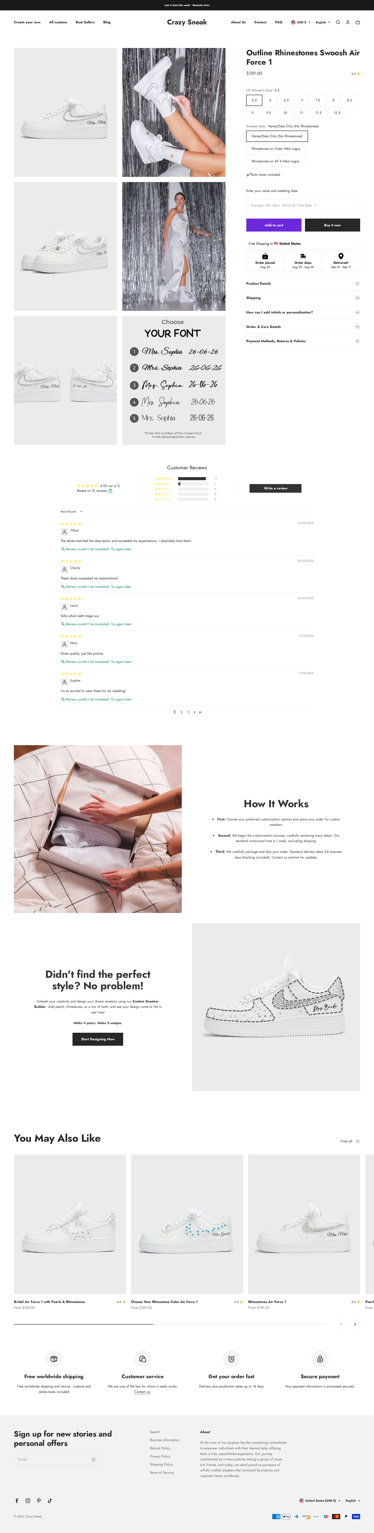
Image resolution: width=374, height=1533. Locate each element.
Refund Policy (160, 1448)
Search (155, 1431)
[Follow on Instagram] (28, 1501)
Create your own (27, 22)
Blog (107, 22)
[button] (163, 478)
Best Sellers (85, 22)
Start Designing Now (97, 1039)
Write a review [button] (275, 488)
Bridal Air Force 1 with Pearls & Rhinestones (49, 1301)
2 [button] (181, 712)
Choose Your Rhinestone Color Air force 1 (164, 1301)
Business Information (164, 1439)
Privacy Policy (160, 1456)
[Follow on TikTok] (50, 1501)
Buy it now (332, 225)
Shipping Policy (161, 1464)
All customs (58, 22)
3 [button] (188, 712)
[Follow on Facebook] (17, 1501)
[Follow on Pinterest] (39, 1501)
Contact (260, 22)
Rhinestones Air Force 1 (267, 1301)
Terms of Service (162, 1472)
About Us (238, 22)
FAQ (278, 22)
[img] (71, 523)
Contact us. (142, 1391)
